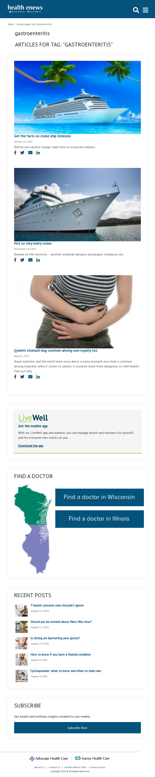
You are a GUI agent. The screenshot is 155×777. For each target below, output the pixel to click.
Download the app (30, 446)
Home (11, 24)
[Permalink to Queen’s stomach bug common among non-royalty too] (77, 311)
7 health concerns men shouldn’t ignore (57, 605)
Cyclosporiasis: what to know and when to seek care (65, 671)
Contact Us (54, 767)
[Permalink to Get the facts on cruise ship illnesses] (77, 97)
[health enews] (25, 9)
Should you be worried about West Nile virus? (61, 622)
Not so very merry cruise (32, 243)
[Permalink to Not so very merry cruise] (77, 204)
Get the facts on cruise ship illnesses (42, 136)
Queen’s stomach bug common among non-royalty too (55, 350)
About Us (39, 767)
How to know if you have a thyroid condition (60, 654)
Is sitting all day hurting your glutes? (55, 638)
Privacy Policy (97, 767)
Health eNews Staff (75, 767)
